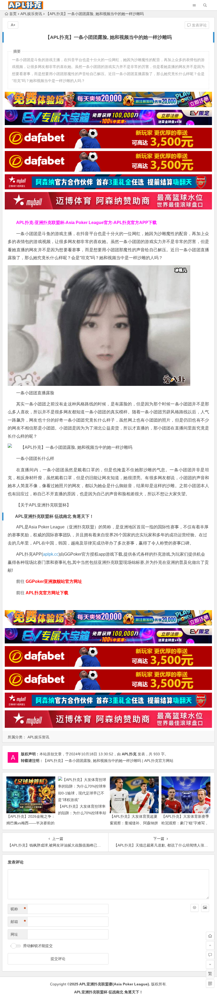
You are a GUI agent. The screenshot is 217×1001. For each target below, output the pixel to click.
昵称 (18, 909)
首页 (13, 14)
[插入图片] (205, 908)
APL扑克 (129, 754)
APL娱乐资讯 (31, 14)
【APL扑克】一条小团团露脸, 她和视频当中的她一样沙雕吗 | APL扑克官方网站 (108, 760)
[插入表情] (194, 908)
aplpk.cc (50, 554)
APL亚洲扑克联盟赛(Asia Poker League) (114, 984)
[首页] (210, 936)
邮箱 (18, 922)
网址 (14, 934)
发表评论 (199, 25)
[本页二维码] (210, 983)
